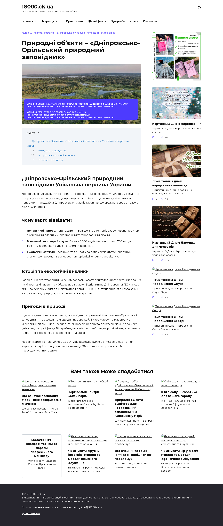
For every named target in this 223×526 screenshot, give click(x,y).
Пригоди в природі (50, 160)
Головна (27, 33)
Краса (134, 21)
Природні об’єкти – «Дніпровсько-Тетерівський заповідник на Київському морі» (130, 408)
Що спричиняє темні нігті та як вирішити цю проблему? (133, 454)
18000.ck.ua (37, 6)
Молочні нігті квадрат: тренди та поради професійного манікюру (41, 448)
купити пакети (31, 513)
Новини (28, 21)
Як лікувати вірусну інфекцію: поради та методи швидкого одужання (84, 456)
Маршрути (49, 21)
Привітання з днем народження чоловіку (169, 183)
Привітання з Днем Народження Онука (167, 281)
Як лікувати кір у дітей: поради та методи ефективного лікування (180, 454)
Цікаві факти (97, 21)
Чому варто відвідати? (52, 150)
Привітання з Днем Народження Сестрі (168, 319)
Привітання (74, 21)
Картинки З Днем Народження (176, 123)
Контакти (150, 21)
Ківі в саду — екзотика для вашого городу (179, 394)
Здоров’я (118, 21)
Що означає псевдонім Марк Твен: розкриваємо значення (41, 400)
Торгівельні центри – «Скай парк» (84, 394)
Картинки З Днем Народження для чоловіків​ (176, 244)
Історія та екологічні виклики (56, 155)
